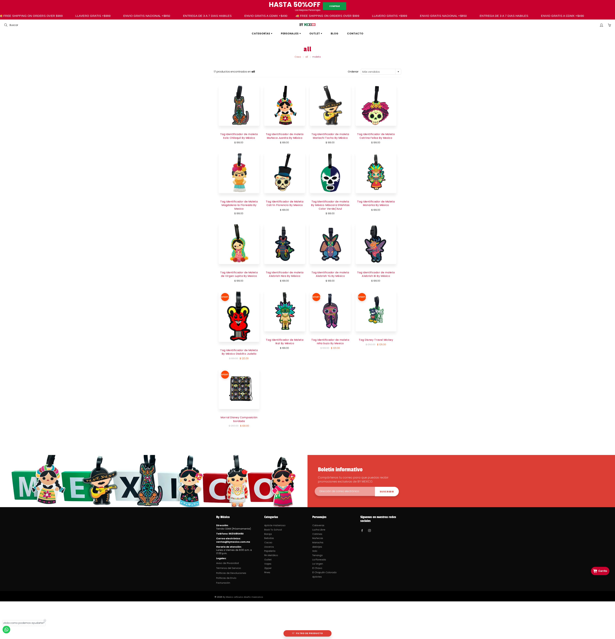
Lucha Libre (318, 529)
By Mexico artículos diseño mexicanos (243, 597)
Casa (298, 56)
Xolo (314, 551)
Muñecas (317, 538)
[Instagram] (369, 530)
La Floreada (319, 559)
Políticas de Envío (226, 578)
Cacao (268, 542)
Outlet (315, 33)
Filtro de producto (309, 633)
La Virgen (317, 563)
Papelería (269, 551)
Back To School (273, 529)
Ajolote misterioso (275, 525)
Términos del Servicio (228, 568)
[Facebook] (362, 530)
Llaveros (269, 546)
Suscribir (387, 491)
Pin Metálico (271, 555)
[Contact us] (6, 629)
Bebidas (269, 538)
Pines (267, 572)
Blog (334, 33)
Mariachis (317, 542)
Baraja (268, 534)
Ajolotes (317, 576)
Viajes (267, 563)
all (306, 56)
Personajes (290, 33)
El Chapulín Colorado (324, 572)
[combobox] (381, 72)
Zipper (268, 568)
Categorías (261, 33)
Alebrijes (317, 546)
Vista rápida (239, 105)
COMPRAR (334, 6)
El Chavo (317, 568)
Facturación (223, 582)
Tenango (317, 555)
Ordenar (353, 71)
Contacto (355, 33)
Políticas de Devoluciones (231, 573)
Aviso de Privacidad (227, 563)
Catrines (317, 534)
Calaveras (318, 525)
